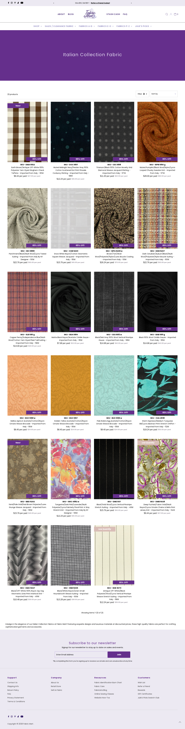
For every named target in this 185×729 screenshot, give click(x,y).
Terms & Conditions (16, 701)
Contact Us (12, 682)
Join (119, 654)
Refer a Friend (144, 686)
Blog (71, 14)
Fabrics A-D (86, 26)
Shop (36, 26)
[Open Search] (167, 14)
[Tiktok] (18, 3)
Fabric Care (99, 686)
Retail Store (56, 686)
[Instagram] (11, 3)
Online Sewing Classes (104, 694)
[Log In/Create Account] (171, 14)
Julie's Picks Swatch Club (148, 697)
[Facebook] (8, 3)
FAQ (125, 14)
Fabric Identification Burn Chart (108, 682)
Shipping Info (13, 686)
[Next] (131, 3)
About (61, 14)
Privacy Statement (15, 697)
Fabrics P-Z (123, 26)
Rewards (141, 690)
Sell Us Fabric (56, 690)
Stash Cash (113, 14)
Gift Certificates (145, 694)
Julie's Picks (142, 26)
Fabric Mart (28, 724)
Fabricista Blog (100, 690)
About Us (55, 682)
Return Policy (13, 690)
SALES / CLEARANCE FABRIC (59, 26)
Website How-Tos (102, 697)
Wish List (141, 682)
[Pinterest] (15, 3)
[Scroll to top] (179, 722)
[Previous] (54, 3)
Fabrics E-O (105, 26)
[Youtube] (22, 3)
